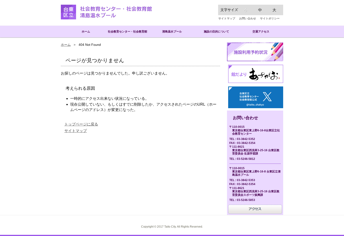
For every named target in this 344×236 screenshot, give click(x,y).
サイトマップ (226, 18)
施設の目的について (216, 31)
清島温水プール (172, 31)
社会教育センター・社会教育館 (127, 31)
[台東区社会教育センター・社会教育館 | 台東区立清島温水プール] (106, 12)
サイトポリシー (270, 18)
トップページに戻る (81, 124)
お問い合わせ (247, 18)
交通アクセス (261, 31)
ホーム (83, 31)
